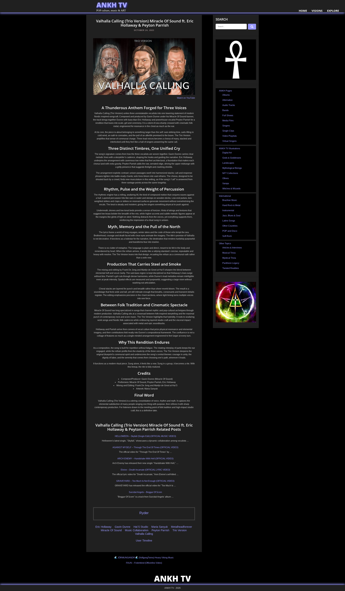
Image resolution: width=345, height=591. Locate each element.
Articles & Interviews (232, 248)
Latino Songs (228, 221)
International (225, 196)
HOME (303, 11)
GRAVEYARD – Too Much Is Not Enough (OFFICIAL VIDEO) (145, 481)
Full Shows (227, 115)
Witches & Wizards (231, 188)
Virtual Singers (229, 141)
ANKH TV (111, 4)
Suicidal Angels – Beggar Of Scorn (145, 492)
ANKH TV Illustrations (229, 148)
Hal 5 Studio (141, 526)
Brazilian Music (229, 200)
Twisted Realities (230, 268)
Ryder (144, 513)
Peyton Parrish (160, 530)
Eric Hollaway (103, 526)
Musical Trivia (229, 253)
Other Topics (225, 243)
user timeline (144, 540)
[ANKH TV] (236, 79)
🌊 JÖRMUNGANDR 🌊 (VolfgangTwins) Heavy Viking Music (144, 557)
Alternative (227, 100)
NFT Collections (230, 173)
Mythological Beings (232, 168)
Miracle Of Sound (111, 530)
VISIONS (317, 11)
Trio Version (179, 530)
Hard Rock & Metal (231, 205)
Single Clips (228, 131)
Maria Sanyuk (159, 526)
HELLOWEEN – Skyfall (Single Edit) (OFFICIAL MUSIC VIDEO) (145, 436)
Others (225, 178)
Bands (225, 110)
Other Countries (229, 226)
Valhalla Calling (144, 533)
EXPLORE (333, 11)
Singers (226, 126)
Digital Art (227, 153)
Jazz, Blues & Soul (231, 215)
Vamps (225, 183)
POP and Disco (229, 231)
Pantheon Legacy (230, 263)
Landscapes (228, 163)
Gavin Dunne (122, 526)
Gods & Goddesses (231, 158)
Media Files (228, 120)
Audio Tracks (228, 105)
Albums (226, 95)
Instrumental (228, 210)
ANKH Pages (225, 91)
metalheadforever (181, 526)
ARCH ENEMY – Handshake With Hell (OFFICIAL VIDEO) (145, 458)
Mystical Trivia (229, 258)
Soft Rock (227, 236)
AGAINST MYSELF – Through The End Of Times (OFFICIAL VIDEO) (145, 447)
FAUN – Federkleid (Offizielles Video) (144, 563)
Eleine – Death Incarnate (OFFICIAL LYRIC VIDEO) (145, 470)
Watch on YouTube (186, 98)
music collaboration (136, 530)
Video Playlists (229, 136)
